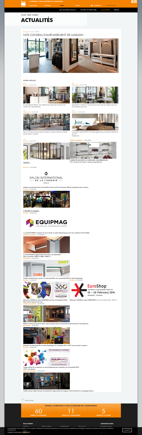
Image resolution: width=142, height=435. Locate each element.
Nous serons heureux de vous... (33, 302)
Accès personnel (111, 5)
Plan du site (82, 426)
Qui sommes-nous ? (67, 10)
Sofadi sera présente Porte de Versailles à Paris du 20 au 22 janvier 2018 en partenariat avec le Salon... (56, 187)
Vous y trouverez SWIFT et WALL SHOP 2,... (37, 256)
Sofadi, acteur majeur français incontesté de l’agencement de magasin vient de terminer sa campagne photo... (58, 391)
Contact (77, 5)
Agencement (33, 5)
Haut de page (29, 400)
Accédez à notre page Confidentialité (19, 432)
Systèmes (48, 5)
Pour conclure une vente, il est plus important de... (86, 162)
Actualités (105, 10)
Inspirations (97, 5)
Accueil (23, 15)
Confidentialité (64, 426)
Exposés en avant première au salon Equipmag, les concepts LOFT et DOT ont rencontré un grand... (55, 345)
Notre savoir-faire (88, 10)
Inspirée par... (76, 136)
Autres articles (29, 80)
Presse (116, 10)
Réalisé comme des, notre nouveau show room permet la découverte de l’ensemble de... (56, 323)
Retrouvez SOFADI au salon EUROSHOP (94, 300)
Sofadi (62, 5)
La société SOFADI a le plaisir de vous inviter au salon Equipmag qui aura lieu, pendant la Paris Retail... (57, 233)
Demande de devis (106, 426)
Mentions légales (47, 426)
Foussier (25, 426)
